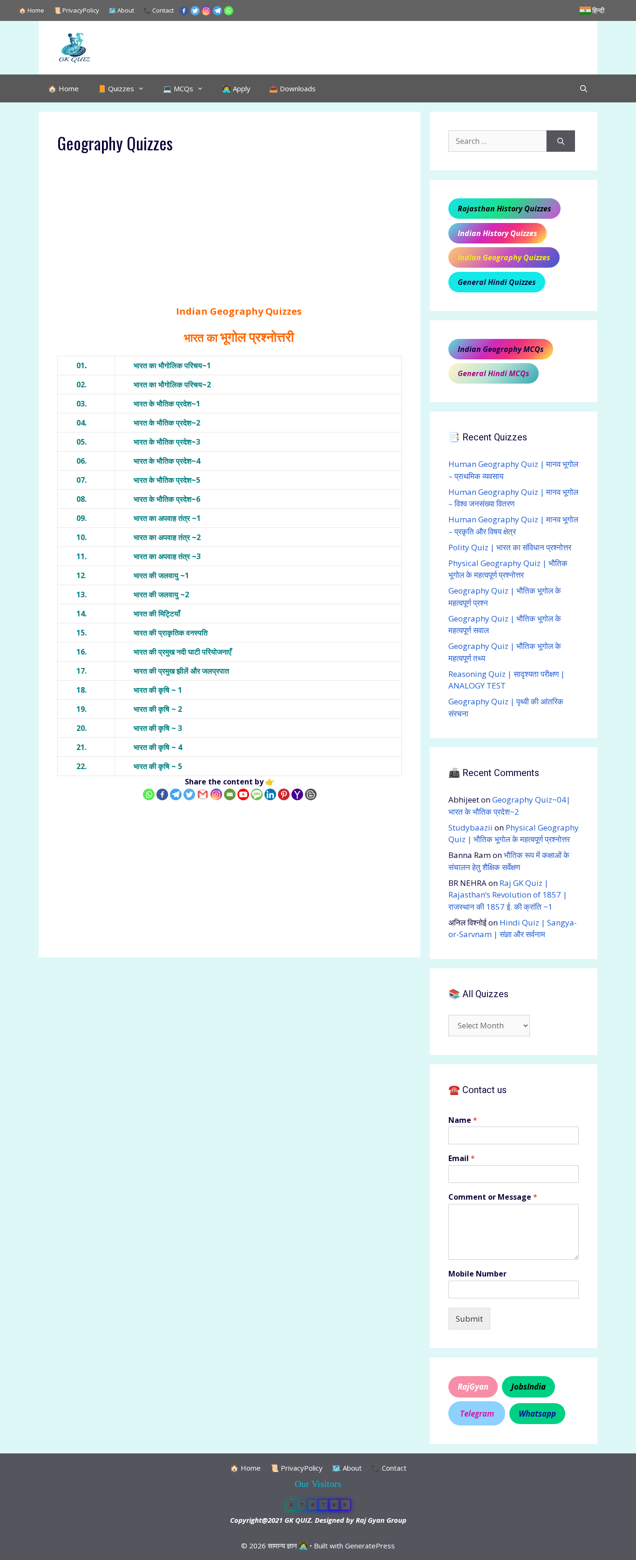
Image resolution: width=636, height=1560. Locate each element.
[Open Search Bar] (583, 88)
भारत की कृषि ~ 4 (158, 747)
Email (461, 1158)
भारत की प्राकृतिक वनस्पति (171, 633)
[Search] (561, 141)
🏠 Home (31, 10)
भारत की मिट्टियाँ (157, 613)
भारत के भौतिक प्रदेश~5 (167, 480)
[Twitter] (195, 10)
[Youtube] (243, 794)
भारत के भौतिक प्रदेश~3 (167, 442)
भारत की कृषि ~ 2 (158, 709)
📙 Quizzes (115, 88)
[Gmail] (203, 794)
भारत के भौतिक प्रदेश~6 (167, 499)
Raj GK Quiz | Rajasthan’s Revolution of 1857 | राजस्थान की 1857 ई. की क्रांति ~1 (507, 895)
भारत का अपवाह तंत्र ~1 (167, 518)
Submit (469, 1318)
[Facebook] (184, 10)
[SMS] (257, 794)
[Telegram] (217, 10)
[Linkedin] (270, 794)
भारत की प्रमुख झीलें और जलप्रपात (181, 671)
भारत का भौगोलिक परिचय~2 (172, 384)
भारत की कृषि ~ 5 (158, 766)
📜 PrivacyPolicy (76, 10)
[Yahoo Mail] (297, 794)
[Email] (230, 794)
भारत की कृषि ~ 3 (158, 728)
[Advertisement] (229, 235)
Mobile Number (477, 1274)
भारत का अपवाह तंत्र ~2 (167, 537)
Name (462, 1120)
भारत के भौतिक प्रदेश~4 (167, 461)
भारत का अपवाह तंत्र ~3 (167, 556)
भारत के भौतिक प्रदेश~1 (167, 403)
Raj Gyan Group (381, 1520)
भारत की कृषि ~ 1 (158, 690)
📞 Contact (158, 10)
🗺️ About (121, 10)
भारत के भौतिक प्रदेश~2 (167, 423)
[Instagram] (206, 10)
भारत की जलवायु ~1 (161, 575)
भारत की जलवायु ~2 (161, 594)
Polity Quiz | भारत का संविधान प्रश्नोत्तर (509, 547)
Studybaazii (470, 827)
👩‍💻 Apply (236, 88)
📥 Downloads (292, 88)
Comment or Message (492, 1197)
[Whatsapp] (228, 10)
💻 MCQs (178, 88)
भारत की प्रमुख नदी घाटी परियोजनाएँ (182, 652)
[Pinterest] (284, 794)
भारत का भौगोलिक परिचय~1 (172, 365)
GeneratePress (370, 1545)
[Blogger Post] (311, 794)
